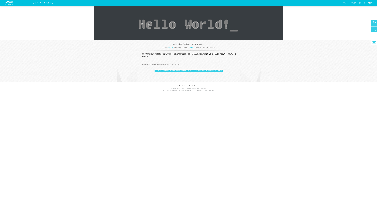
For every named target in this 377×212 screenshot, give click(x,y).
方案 (183, 85)
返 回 (189, 70)
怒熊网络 (191, 47)
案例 (178, 85)
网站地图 (211, 90)
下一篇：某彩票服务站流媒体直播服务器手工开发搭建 (207, 70)
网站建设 (353, 3)
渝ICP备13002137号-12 (203, 90)
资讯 (188, 85)
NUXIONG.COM (201, 88)
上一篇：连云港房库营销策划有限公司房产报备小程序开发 (171, 70)
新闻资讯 (370, 3)
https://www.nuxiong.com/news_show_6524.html (168, 64)
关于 (198, 85)
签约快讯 (170, 47)
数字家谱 (362, 3)
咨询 (193, 85)
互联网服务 (344, 3)
